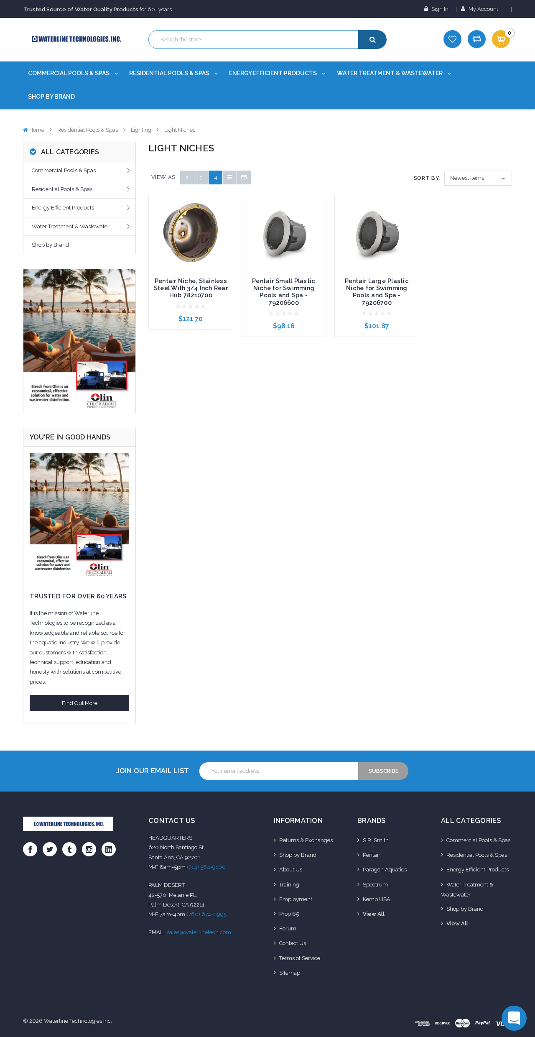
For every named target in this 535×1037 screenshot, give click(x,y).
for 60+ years (97, 9)
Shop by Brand (51, 96)
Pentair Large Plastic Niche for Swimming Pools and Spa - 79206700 (377, 292)
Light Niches (179, 130)
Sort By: (427, 178)
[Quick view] (190, 218)
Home (36, 130)
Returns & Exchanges (306, 840)
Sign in (439, 9)
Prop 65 (289, 914)
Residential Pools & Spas (170, 73)
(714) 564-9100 (206, 867)
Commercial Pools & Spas (69, 73)
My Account (483, 9)
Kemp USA (376, 899)
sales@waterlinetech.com (199, 932)
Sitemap (289, 973)
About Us (290, 869)
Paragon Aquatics (385, 869)
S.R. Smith (376, 840)
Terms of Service (299, 958)
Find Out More (79, 703)
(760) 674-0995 (206, 914)
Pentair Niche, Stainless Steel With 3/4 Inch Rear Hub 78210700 (191, 288)
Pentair (371, 855)
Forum (287, 928)
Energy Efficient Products (273, 73)
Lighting (141, 130)
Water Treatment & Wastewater (390, 73)
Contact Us (292, 943)
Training (289, 884)
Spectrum (375, 884)
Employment (295, 899)
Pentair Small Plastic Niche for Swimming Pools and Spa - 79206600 (283, 292)
